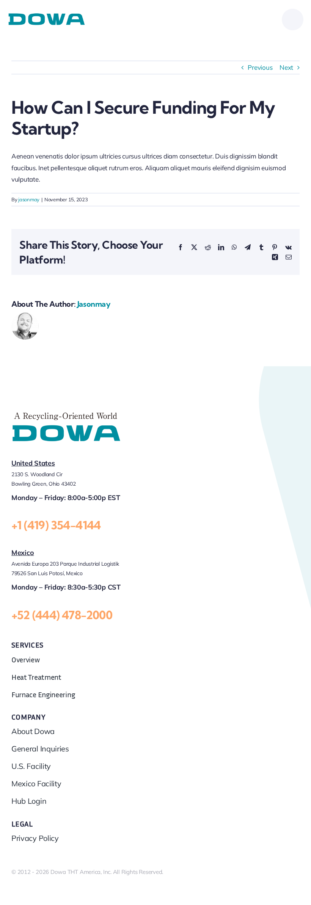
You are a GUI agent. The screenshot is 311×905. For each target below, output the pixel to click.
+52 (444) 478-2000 (61, 615)
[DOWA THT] (46, 16)
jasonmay (28, 199)
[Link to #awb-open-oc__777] (292, 19)
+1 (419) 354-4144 (56, 525)
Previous (260, 67)
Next (286, 67)
